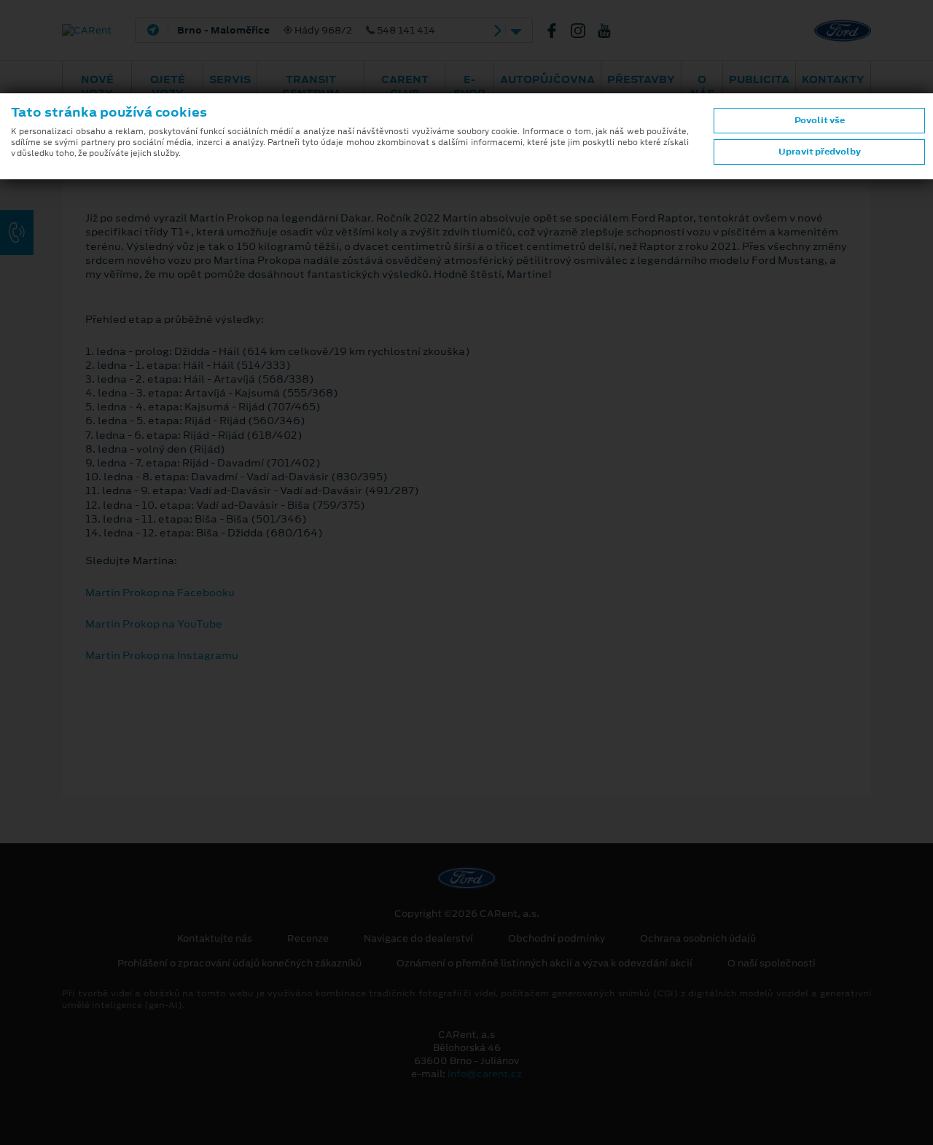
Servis (230, 79)
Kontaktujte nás (214, 938)
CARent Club (405, 86)
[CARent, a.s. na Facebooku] (557, 30)
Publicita (759, 79)
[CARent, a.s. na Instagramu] (584, 30)
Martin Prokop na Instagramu (161, 655)
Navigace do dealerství (418, 938)
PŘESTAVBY (641, 79)
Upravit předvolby (819, 151)
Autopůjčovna (547, 79)
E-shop (469, 86)
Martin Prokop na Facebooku (160, 592)
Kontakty (833, 79)
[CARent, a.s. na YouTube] (610, 30)
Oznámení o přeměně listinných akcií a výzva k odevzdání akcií (544, 963)
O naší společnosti (771, 963)
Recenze (308, 938)
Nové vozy (97, 86)
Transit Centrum (311, 86)
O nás (702, 86)
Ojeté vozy (167, 86)
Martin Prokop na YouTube (153, 624)
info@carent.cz (485, 1074)
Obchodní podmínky (556, 938)
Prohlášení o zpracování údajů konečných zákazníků (239, 963)
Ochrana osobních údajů (698, 938)
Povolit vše (820, 120)
